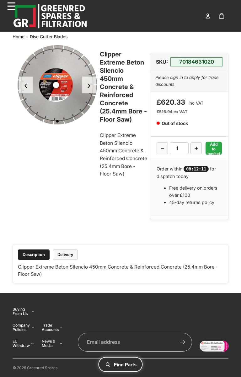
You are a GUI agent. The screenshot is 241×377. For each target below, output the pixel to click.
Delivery (65, 254)
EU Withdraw (21, 343)
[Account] (208, 16)
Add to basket (213, 148)
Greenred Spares (42, 367)
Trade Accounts (50, 327)
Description (34, 254)
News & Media (48, 343)
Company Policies (21, 327)
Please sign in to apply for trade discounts (187, 81)
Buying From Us (20, 311)
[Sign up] (182, 342)
